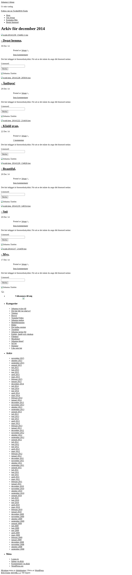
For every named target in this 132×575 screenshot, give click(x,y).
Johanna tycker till (18, 308)
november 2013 (17, 405)
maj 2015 (15, 372)
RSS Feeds (5, 573)
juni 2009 (15, 528)
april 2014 (15, 393)
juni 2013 (15, 416)
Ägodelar (15, 329)
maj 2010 (15, 502)
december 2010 (17, 486)
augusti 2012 (16, 440)
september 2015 (17, 363)
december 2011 (17, 458)
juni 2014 (15, 388)
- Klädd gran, (10, 126)
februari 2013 (16, 426)
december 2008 (17, 542)
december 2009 (17, 514)
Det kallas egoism (18, 327)
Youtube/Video (17, 318)
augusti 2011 (16, 468)
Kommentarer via (20, 564)
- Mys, (5, 254)
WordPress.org (17, 566)
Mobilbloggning (17, 322)
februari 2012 (16, 454)
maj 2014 (15, 391)
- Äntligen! (8, 83)
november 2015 (17, 358)
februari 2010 (16, 509)
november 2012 (17, 433)
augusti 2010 (16, 495)
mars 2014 (15, 395)
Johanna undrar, (17, 320)
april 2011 (15, 477)
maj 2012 (15, 447)
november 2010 (17, 488)
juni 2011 (15, 472)
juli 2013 (15, 414)
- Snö (4, 211)
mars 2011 (15, 479)
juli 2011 (14, 470)
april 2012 (15, 449)
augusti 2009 (16, 523)
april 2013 (15, 421)
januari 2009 (16, 540)
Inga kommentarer (20, 55)
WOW (14, 343)
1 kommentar (18, 140)
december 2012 (17, 430)
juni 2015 (15, 370)
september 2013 (17, 409)
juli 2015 (15, 367)
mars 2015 (15, 377)
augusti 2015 (16, 365)
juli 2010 (15, 498)
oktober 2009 (16, 519)
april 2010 (15, 505)
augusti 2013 (16, 412)
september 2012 (17, 437)
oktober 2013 (16, 407)
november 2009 (17, 516)
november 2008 (17, 544)
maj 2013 (15, 419)
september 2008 (17, 549)
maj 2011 (15, 474)
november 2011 (17, 461)
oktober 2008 (16, 547)
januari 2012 (16, 456)
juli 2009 (15, 526)
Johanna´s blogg (7, 2)
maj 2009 (15, 530)
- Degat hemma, (11, 40)
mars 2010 (15, 507)
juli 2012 (15, 442)
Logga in (15, 559)
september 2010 (17, 493)
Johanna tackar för (18, 332)
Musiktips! (15, 339)
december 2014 (17, 384)
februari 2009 (16, 537)
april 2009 (15, 533)
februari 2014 (16, 398)
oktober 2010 (16, 491)
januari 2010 (16, 512)
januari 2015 (16, 381)
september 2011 (17, 465)
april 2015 (15, 374)
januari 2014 (16, 400)
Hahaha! (14, 346)
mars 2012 (15, 451)
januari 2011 (16, 484)
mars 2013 (15, 423)
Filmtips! (15, 336)
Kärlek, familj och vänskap (22, 334)
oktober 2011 (16, 463)
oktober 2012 (16, 435)
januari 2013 (16, 428)
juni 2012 (15, 444)
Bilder (13, 325)
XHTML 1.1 (16, 573)
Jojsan (24, 50)
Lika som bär (16, 348)
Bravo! (14, 315)
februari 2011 (16, 481)
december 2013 (17, 402)
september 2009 (17, 521)
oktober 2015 (16, 360)
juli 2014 (15, 386)
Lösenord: (5, 149)
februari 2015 (16, 379)
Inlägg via (17, 561)
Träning (14, 313)
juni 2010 (15, 500)
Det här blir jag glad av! (21, 311)
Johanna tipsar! (17, 341)
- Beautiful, (8, 168)
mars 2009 (15, 535)
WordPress (39, 570)
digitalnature (21, 570)
